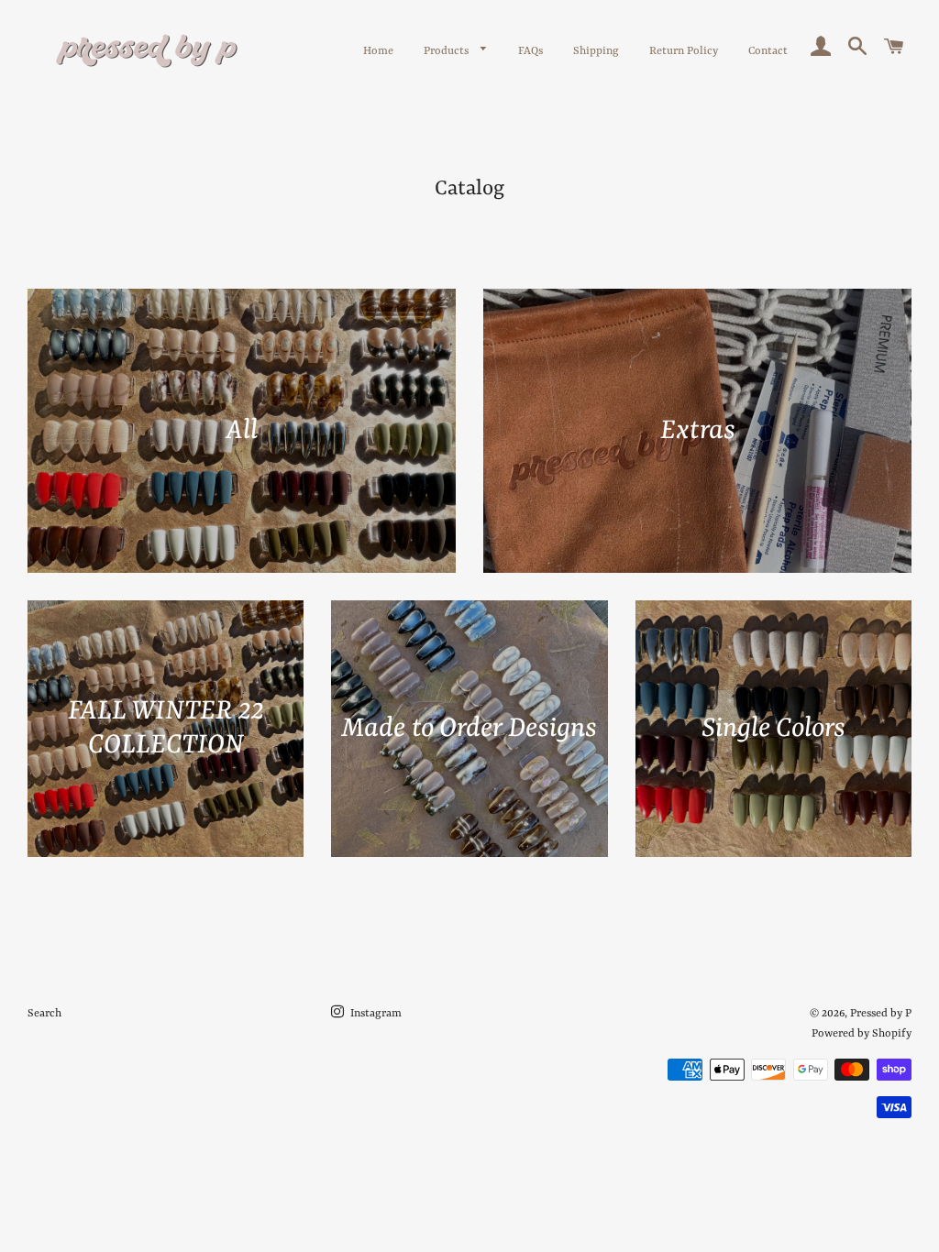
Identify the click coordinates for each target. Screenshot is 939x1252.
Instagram (375, 1013)
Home (378, 51)
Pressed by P (880, 1013)
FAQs (530, 51)
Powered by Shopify (861, 1033)
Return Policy (683, 51)
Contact (768, 51)
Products (447, 51)
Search (44, 1013)
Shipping (596, 51)
